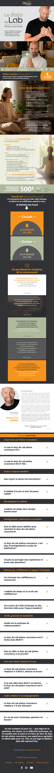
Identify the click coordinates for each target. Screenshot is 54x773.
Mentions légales (42, 762)
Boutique (30, 762)
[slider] (24, 69)
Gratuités (8, 762)
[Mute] (41, 69)
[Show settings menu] (46, 69)
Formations (19, 762)
